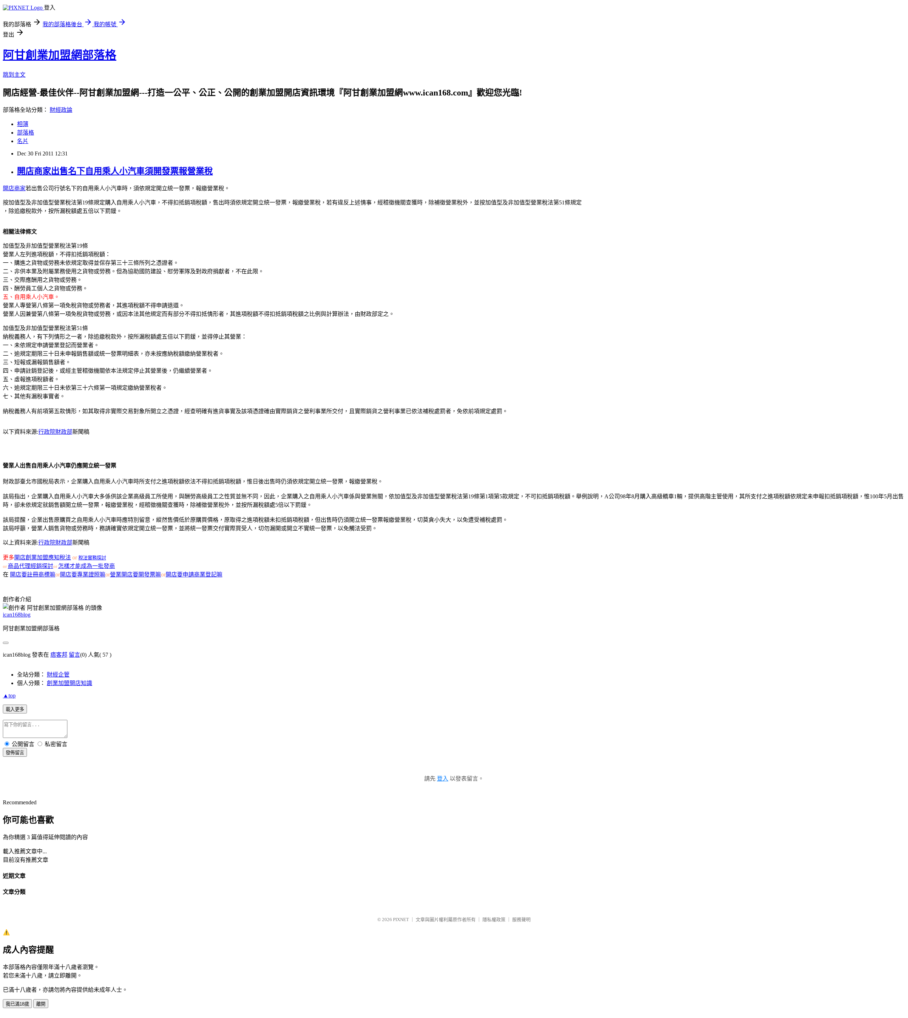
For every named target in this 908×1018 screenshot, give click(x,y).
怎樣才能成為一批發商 (86, 566)
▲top (9, 696)
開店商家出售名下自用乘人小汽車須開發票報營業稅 (115, 171)
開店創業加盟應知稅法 (42, 557)
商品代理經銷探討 (30, 566)
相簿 (22, 124)
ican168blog (17, 615)
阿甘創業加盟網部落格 (59, 55)
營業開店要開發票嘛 (135, 574)
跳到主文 (14, 75)
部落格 (25, 133)
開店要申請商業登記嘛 (194, 574)
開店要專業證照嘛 (82, 574)
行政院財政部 (55, 432)
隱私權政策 (493, 919)
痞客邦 (58, 655)
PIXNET (401, 919)
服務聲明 (521, 919)
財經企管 (58, 675)
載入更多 (15, 709)
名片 (22, 141)
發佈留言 (15, 752)
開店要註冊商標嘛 (32, 574)
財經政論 (61, 110)
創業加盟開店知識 (69, 683)
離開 (40, 1004)
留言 (74, 655)
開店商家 (14, 188)
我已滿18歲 (17, 1004)
